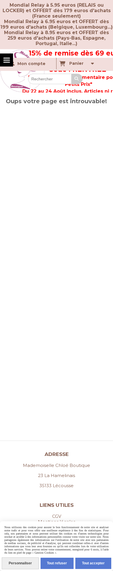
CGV (56, 516)
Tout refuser (57, 563)
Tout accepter (93, 563)
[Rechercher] (77, 79)
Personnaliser (20, 563)
